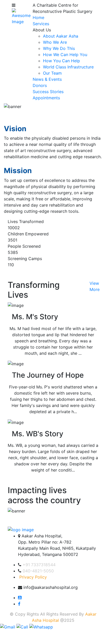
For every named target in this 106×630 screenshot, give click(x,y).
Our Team (52, 73)
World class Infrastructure (68, 66)
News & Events (47, 79)
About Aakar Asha (60, 36)
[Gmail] (8, 626)
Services (41, 23)
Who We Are (55, 42)
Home (38, 17)
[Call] (22, 626)
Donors (40, 85)
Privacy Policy (33, 577)
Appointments (46, 97)
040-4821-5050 (38, 570)
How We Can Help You (65, 54)
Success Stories (48, 91)
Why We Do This (59, 48)
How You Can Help (61, 60)
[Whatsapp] (41, 626)
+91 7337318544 (39, 564)
